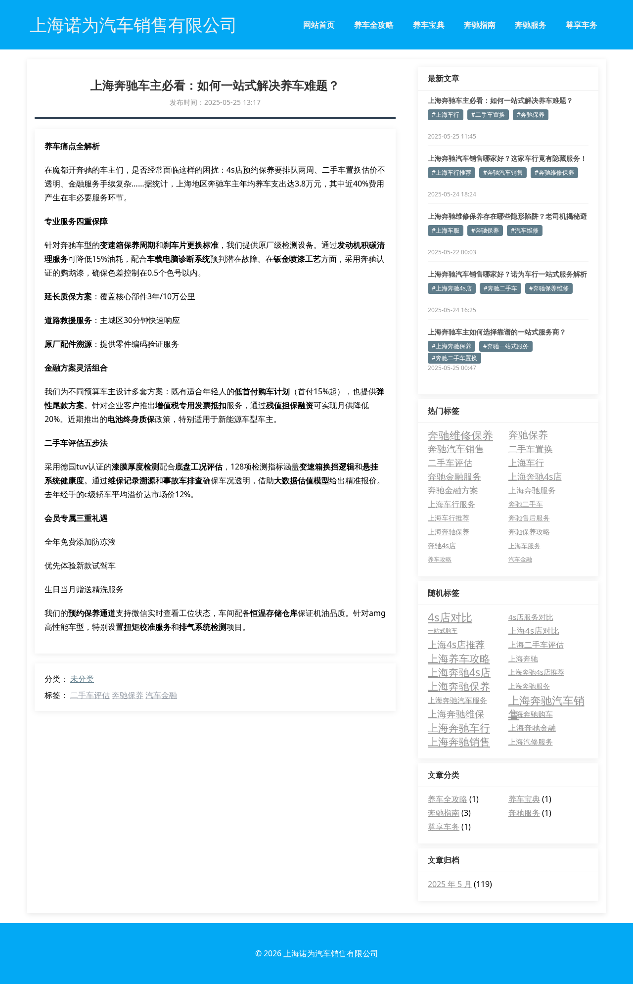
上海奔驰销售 (459, 742)
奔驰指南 (480, 24)
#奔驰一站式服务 (506, 346)
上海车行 (526, 463)
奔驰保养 (127, 695)
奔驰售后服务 (529, 517)
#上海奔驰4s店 (452, 288)
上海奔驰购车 (530, 714)
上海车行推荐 (448, 517)
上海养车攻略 (459, 658)
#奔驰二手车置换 (454, 358)
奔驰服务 (530, 24)
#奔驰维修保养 (554, 172)
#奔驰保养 (530, 114)
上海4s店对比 (533, 630)
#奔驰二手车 (500, 288)
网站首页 (319, 24)
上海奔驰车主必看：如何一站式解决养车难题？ (500, 100)
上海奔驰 (523, 658)
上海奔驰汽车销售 (546, 700)
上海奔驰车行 (459, 728)
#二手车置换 (488, 114)
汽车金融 (161, 695)
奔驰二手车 (525, 504)
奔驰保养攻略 (529, 531)
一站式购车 (442, 630)
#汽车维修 (525, 230)
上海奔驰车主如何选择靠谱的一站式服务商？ (497, 331)
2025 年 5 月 (450, 884)
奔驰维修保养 (460, 435)
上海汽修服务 (530, 742)
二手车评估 (90, 695)
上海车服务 (524, 545)
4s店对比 (450, 617)
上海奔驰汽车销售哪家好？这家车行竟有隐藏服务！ (507, 158)
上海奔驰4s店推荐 (536, 672)
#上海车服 (445, 230)
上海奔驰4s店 (535, 476)
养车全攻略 (374, 24)
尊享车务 (581, 24)
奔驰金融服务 (454, 476)
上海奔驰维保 (456, 713)
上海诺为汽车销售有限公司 (330, 953)
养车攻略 (440, 559)
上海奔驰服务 (532, 490)
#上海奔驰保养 (451, 346)
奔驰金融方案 (453, 490)
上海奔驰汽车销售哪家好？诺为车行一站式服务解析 (507, 274)
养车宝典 (429, 24)
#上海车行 (445, 114)
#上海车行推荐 (451, 172)
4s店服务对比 (530, 617)
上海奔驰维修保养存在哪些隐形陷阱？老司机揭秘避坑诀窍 (507, 216)
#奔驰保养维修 (549, 288)
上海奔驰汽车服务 (457, 700)
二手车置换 (530, 449)
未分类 (82, 678)
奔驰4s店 (442, 545)
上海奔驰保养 (448, 531)
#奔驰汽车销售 (503, 172)
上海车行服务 (451, 504)
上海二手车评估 (536, 644)
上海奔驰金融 (532, 727)
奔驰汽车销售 (456, 448)
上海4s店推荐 (456, 644)
